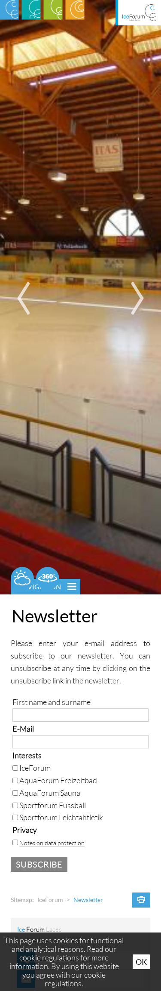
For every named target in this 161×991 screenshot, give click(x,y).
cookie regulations (49, 957)
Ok (141, 961)
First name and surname (51, 702)
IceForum (50, 899)
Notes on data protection (52, 842)
